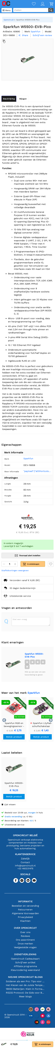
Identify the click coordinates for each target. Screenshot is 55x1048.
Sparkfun (28, 458)
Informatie (25, 901)
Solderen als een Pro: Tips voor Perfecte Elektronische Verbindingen (25, 981)
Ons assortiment (25, 939)
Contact (25, 862)
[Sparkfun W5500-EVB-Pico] (13, 664)
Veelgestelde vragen (25, 947)
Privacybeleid (25, 917)
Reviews (25, 936)
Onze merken (25, 943)
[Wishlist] (31, 4)
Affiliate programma (25, 966)
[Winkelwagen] (48, 4)
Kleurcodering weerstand (25, 970)
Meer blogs (25, 996)
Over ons (25, 932)
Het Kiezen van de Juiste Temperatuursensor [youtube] (25, 985)
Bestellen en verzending (25, 905)
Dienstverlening (25, 954)
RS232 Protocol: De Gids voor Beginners (25, 992)
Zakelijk (25, 858)
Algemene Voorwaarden (25, 913)
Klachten (25, 921)
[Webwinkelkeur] (27, 1034)
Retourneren (25, 909)
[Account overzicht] (40, 4)
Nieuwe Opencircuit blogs (25, 977)
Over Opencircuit (25, 928)
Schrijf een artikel (25, 962)
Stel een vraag (20, 619)
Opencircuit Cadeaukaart (25, 958)
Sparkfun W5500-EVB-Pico (34, 655)
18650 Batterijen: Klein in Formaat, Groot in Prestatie (25, 989)
